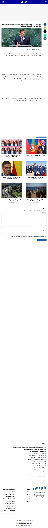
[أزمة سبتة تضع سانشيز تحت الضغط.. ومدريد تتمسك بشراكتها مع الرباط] (12, 168)
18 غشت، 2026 (35, 202)
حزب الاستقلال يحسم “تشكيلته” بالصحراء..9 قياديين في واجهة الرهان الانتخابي (12, 156)
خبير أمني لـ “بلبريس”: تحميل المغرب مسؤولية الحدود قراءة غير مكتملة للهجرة (12, 200)
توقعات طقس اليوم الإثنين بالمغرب (38, 467)
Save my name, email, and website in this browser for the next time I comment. (28, 236)
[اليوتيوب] (42, 500)
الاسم (44, 225)
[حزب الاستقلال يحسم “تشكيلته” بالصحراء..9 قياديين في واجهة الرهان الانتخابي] (12, 146)
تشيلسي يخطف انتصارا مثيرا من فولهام (37, 455)
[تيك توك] (36, 500)
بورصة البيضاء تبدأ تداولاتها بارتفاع (38, 461)
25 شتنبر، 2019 (39, 51)
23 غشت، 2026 (35, 157)
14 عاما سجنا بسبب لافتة (40, 470)
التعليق (44, 213)
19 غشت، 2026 (35, 180)
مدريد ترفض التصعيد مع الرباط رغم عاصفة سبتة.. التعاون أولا (36, 178)
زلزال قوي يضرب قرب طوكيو (39, 476)
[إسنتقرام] (39, 500)
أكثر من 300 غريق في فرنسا (39, 472)
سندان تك (18, 525)
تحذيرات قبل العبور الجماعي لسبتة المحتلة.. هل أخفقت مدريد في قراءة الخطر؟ (36, 200)
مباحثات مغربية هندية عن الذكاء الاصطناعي (36, 457)
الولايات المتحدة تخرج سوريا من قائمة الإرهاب (36, 459)
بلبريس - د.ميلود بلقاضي (34, 49)
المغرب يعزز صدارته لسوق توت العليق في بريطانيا (35, 449)
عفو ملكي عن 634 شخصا (40, 453)
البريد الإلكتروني (42, 230)
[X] (45, 503)
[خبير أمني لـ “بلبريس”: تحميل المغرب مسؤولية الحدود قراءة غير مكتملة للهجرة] (12, 190)
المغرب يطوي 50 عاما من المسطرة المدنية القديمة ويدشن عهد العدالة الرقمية (29, 447)
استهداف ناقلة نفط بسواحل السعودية (37, 463)
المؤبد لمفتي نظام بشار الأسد (39, 465)
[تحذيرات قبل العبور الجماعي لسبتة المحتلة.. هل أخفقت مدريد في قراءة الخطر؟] (36, 190)
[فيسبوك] (45, 500)
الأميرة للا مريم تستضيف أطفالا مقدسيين (36, 474)
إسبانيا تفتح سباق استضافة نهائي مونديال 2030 (36, 155)
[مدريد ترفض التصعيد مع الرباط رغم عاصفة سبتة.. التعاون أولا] (36, 168)
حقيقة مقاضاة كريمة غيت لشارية (38, 451)
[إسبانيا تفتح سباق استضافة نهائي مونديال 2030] (36, 146)
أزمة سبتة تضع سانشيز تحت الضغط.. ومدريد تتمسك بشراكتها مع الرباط (11, 178)
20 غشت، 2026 (11, 158)
